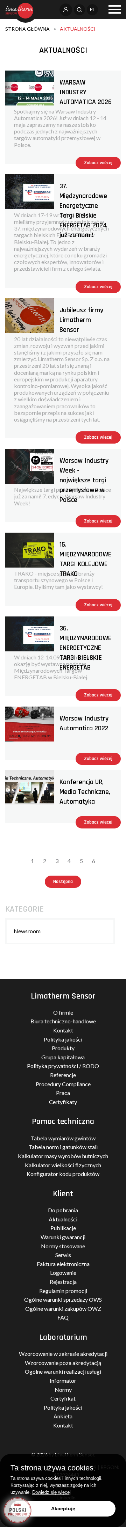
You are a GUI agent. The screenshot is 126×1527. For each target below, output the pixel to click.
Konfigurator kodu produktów (63, 1173)
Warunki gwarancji (63, 1237)
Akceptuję (63, 1508)
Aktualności (78, 29)
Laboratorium (63, 1337)
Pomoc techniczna (63, 1121)
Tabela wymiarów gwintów (63, 1138)
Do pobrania (63, 1210)
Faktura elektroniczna (63, 1264)
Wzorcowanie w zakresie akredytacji (63, 1353)
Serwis (63, 1254)
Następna (63, 881)
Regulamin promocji (63, 1290)
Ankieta (63, 1416)
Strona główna (27, 29)
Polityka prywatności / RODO (63, 1065)
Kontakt (63, 1030)
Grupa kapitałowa (63, 1057)
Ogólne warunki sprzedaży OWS (63, 1299)
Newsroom (27, 931)
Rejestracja (63, 1281)
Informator (63, 1380)
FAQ (63, 1317)
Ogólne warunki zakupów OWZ (63, 1308)
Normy (63, 1389)
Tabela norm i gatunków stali (63, 1147)
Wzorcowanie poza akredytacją (63, 1362)
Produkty (63, 1048)
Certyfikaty (63, 1101)
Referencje (63, 1075)
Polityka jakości (63, 1039)
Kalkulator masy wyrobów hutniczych (63, 1156)
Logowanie (63, 1272)
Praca (63, 1092)
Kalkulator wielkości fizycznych (63, 1165)
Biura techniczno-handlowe (63, 1021)
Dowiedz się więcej (51, 1492)
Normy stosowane (63, 1246)
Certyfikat (63, 1398)
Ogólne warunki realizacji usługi (63, 1371)
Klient (63, 1194)
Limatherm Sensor (63, 996)
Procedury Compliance (63, 1084)
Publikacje (63, 1228)
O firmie (63, 1012)
